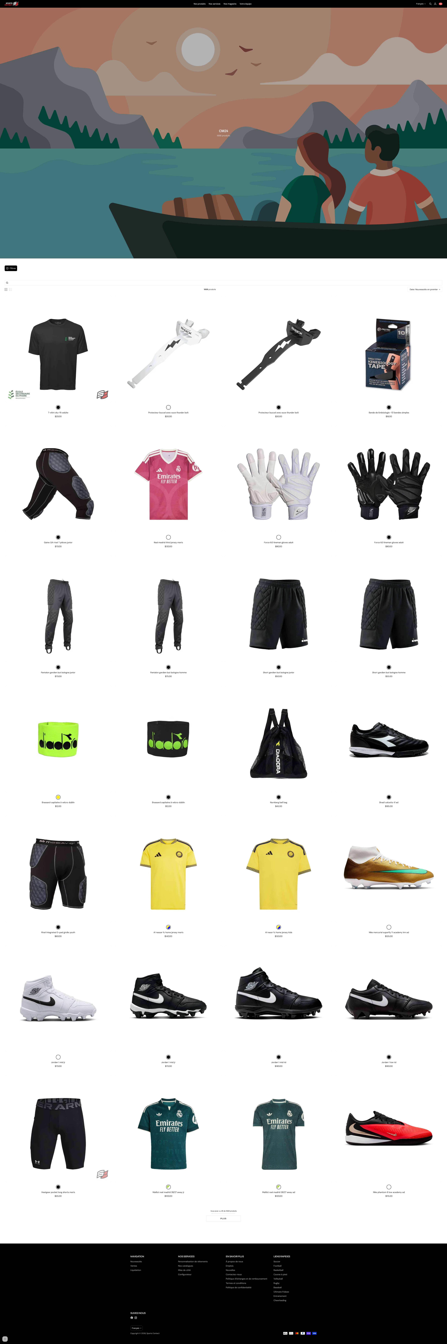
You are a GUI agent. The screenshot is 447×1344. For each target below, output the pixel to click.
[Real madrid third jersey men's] (168, 478)
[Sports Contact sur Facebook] (131, 1317)
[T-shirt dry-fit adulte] (58, 349)
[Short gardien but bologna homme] (388, 608)
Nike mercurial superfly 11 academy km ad (389, 932)
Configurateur (184, 1274)
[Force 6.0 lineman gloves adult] (278, 478)
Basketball (278, 1270)
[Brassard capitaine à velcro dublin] (58, 738)
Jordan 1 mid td (278, 1062)
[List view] (10, 289)
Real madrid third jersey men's (168, 542)
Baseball (278, 1287)
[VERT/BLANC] (168, 1187)
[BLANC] (168, 407)
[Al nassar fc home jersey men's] (168, 868)
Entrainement (280, 1296)
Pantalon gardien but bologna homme (168, 672)
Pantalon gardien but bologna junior (58, 672)
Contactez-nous (234, 1274)
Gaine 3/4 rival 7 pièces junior (58, 542)
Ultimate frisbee (281, 1291)
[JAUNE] (58, 797)
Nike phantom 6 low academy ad (389, 1192)
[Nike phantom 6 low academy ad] (388, 1128)
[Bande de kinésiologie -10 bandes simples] (388, 349)
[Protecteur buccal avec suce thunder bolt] (168, 349)
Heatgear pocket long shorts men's (58, 1192)
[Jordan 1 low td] (388, 998)
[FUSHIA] (168, 537)
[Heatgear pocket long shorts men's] (58, 1128)
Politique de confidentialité (238, 1287)
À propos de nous (234, 1261)
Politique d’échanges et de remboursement (246, 1278)
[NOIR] (58, 407)
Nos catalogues (185, 1265)
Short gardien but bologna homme (388, 672)
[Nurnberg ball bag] (278, 738)
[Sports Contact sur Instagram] (135, 1317)
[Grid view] (6, 289)
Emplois (229, 1265)
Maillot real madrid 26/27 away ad (278, 1192)
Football (277, 1265)
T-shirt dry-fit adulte (58, 412)
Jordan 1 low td (389, 1062)
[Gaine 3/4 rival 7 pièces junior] (58, 478)
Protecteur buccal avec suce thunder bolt (168, 412)
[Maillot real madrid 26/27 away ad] (278, 1128)
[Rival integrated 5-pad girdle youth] (58, 868)
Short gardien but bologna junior (278, 672)
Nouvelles (230, 1270)
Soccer (277, 1261)
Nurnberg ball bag (278, 802)
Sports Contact (153, 1333)
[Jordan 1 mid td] (278, 998)
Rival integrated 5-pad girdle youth (58, 932)
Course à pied (280, 1274)
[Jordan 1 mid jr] (58, 998)
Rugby (276, 1283)
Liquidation (135, 1270)
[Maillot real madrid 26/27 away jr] (168, 1128)
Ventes (133, 1265)
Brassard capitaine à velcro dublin (58, 802)
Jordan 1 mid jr (58, 1062)
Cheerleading (280, 1300)
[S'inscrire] (441, 671)
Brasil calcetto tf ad (388, 802)
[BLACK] (389, 537)
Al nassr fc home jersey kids (278, 932)
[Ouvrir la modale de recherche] (430, 4)
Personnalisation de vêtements (193, 1261)
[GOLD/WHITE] (389, 927)
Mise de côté (184, 1270)
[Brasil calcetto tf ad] (388, 738)
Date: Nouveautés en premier (424, 289)
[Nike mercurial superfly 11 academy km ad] (388, 868)
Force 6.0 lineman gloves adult (278, 542)
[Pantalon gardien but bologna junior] (58, 608)
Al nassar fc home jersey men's (168, 932)
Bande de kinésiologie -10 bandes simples (389, 412)
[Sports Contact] (12, 4)
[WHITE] (278, 537)
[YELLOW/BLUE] (168, 927)
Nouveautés (136, 1261)
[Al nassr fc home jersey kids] (278, 868)
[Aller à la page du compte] (435, 4)
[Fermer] (443, 659)
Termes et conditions (236, 1283)
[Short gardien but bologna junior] (278, 608)
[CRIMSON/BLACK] (389, 1187)
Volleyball (278, 1278)
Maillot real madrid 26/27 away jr (168, 1192)
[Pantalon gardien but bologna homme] (168, 608)
